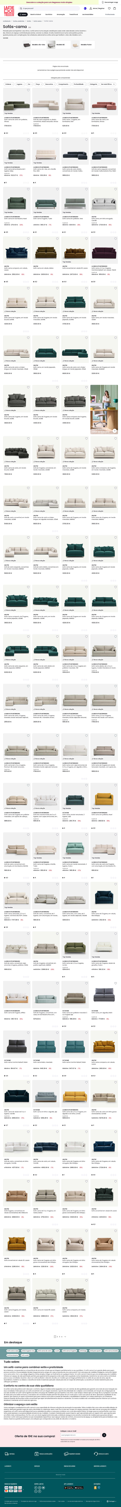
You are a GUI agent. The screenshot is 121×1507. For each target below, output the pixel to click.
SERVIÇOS (37, 1466)
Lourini (57, 1351)
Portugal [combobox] (112, 1501)
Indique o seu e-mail (68, 1431)
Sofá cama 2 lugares (69, 1351)
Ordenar (8, 84)
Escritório (49, 14)
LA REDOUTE (8, 1466)
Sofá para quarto (95, 1351)
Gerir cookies (61, 1501)
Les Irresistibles (87, 14)
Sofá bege (83, 1351)
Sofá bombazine (12, 1355)
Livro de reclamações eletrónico (75, 1501)
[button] (114, 8)
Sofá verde (25, 1355)
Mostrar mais (60, 1475)
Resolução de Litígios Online (93, 1501)
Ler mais (5, 38)
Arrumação (61, 14)
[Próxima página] (65, 1337)
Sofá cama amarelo (111, 1351)
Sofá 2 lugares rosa (28, 1351)
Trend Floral (73, 14)
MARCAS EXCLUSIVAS (69, 1466)
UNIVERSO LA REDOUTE (100, 1466)
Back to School (36, 14)
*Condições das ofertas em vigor (29, 1501)
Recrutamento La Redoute (11, 1503)
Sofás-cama (48, 21)
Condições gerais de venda (11, 1501)
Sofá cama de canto (45, 1351)
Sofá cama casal (12, 1351)
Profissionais (110, 14)
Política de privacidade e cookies (48, 1501)
